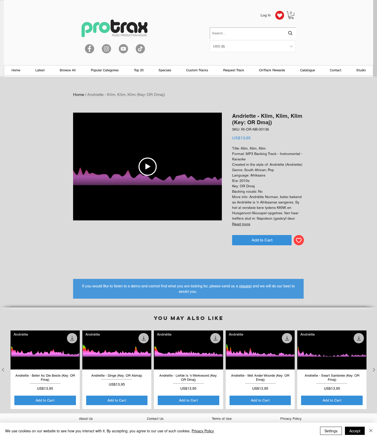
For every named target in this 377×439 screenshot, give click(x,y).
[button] (253, 46)
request (245, 286)
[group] (188, 369)
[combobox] (253, 33)
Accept (354, 430)
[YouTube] (123, 48)
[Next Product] (374, 370)
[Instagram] (106, 48)
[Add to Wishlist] (299, 240)
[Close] (371, 431)
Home (78, 94)
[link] (291, 15)
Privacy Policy (203, 430)
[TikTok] (140, 48)
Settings (331, 430)
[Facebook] (89, 48)
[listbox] (253, 46)
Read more (241, 224)
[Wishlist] (279, 15)
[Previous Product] (3, 370)
